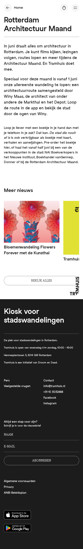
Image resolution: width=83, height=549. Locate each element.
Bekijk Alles (41, 280)
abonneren (41, 460)
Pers (7, 380)
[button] (75, 8)
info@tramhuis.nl (54, 386)
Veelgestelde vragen (17, 386)
